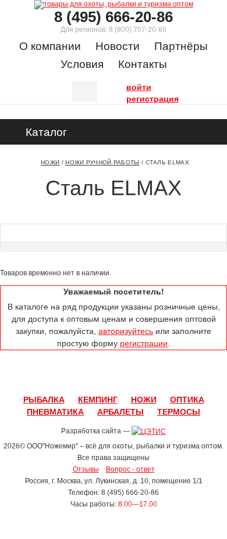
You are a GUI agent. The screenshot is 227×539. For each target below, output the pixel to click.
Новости (117, 46)
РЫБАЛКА (44, 399)
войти (129, 85)
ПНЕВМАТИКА (55, 411)
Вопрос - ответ (130, 469)
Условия (82, 64)
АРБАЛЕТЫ (120, 411)
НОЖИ (144, 399)
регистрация (129, 97)
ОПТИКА (187, 399)
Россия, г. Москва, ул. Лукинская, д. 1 (84, 481)
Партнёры (181, 46)
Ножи (50, 162)
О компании (50, 46)
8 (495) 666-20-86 (113, 17)
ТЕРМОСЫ (178, 411)
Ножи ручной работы (102, 162)
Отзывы (86, 469)
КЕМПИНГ (98, 399)
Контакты (142, 64)
